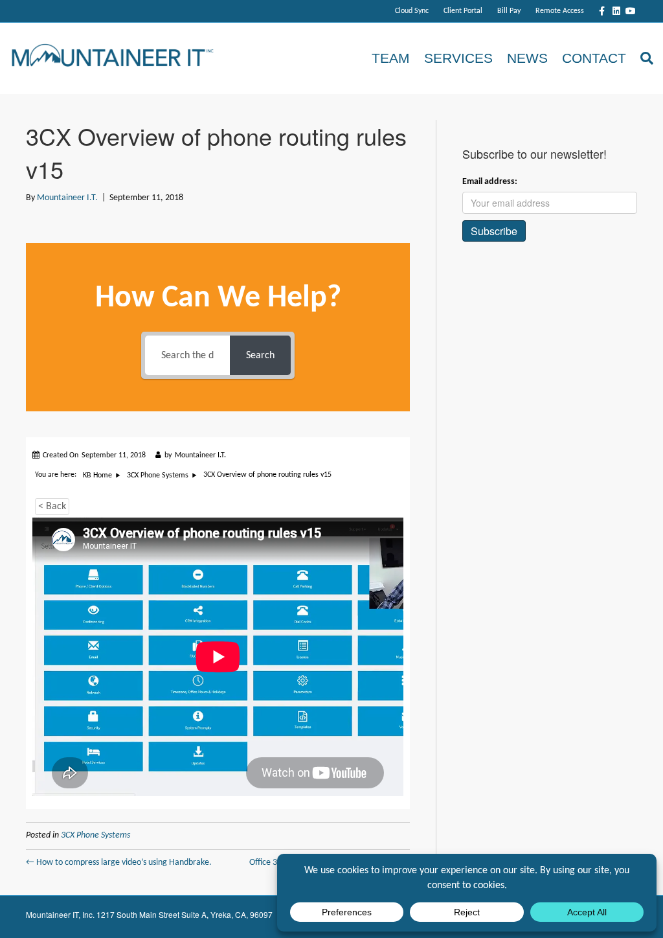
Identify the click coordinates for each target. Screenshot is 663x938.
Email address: (489, 182)
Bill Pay (509, 11)
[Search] (643, 58)
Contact (594, 58)
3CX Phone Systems (95, 835)
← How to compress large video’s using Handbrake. (119, 862)
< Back (52, 506)
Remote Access (559, 11)
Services (458, 58)
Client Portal (463, 11)
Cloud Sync (412, 11)
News (527, 58)
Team (391, 58)
